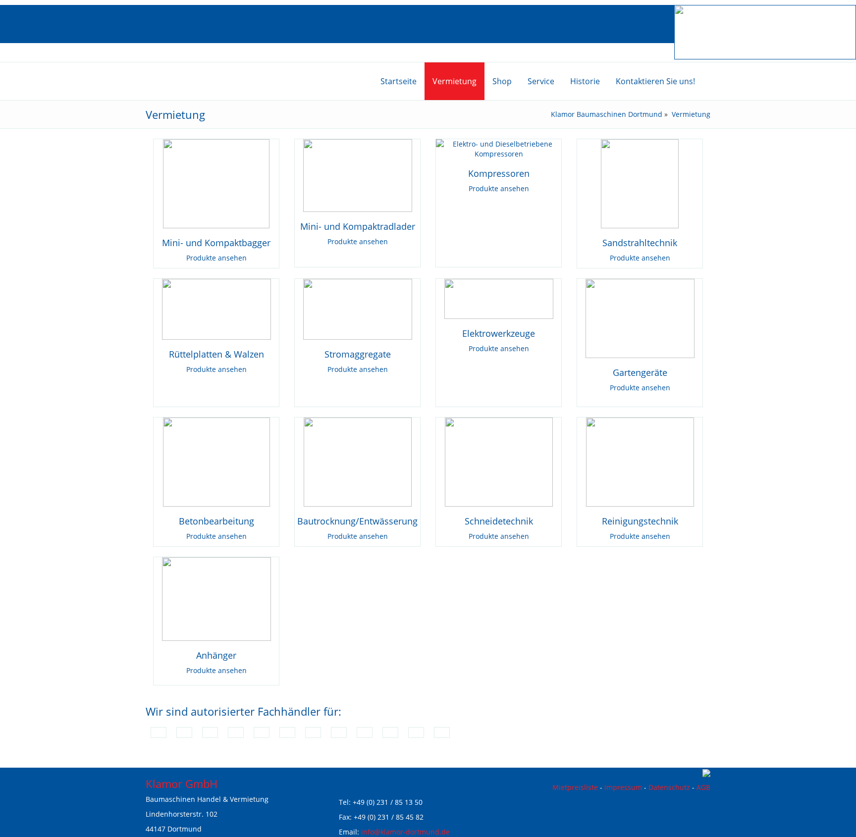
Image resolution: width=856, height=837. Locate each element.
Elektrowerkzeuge (498, 333)
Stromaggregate (357, 354)
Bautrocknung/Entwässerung (357, 521)
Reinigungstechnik (640, 521)
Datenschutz (669, 787)
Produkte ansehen (216, 257)
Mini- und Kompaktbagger (216, 243)
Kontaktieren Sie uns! (655, 81)
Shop (502, 81)
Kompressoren (499, 173)
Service (541, 81)
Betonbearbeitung (216, 521)
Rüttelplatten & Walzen (216, 354)
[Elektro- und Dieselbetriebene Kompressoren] (498, 148)
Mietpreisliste (575, 787)
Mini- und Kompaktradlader (357, 226)
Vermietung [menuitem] (454, 81)
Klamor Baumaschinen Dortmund (606, 114)
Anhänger (216, 655)
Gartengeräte (640, 372)
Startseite (398, 81)
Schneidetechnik (499, 521)
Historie (585, 81)
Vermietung (691, 114)
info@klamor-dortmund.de (405, 832)
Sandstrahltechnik (639, 243)
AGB (703, 787)
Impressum (623, 787)
